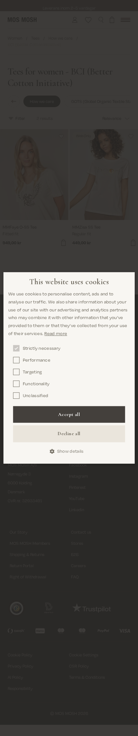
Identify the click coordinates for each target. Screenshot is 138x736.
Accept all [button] (69, 414)
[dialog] (69, 368)
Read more (55, 333)
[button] (69, 451)
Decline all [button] (68, 433)
